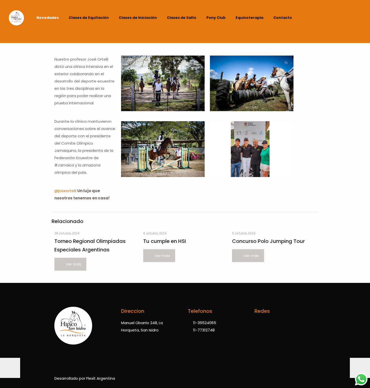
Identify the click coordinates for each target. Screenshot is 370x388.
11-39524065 (204, 322)
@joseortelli (65, 190)
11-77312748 (204, 330)
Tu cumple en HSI (164, 241)
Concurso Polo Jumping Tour (268, 241)
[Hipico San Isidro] (16, 21)
